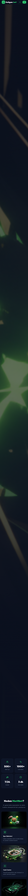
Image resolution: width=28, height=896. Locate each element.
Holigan (11, 2)
